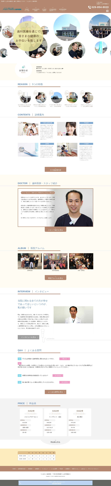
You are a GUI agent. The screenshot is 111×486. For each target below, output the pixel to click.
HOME (14, 468)
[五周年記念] (30, 261)
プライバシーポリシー (93, 468)
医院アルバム (75, 468)
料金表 (61, 468)
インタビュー (45, 468)
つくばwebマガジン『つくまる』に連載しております (49, 72)
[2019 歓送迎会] (55, 261)
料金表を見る (55, 442)
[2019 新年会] (81, 261)
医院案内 (30, 468)
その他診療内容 (55, 170)
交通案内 (67, 468)
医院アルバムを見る (55, 278)
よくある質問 (54, 468)
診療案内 (37, 468)
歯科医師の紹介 (22, 468)
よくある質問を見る (55, 392)
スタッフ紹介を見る (55, 230)
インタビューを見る (28, 337)
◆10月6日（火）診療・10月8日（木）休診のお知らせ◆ (49, 68)
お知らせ (83, 468)
